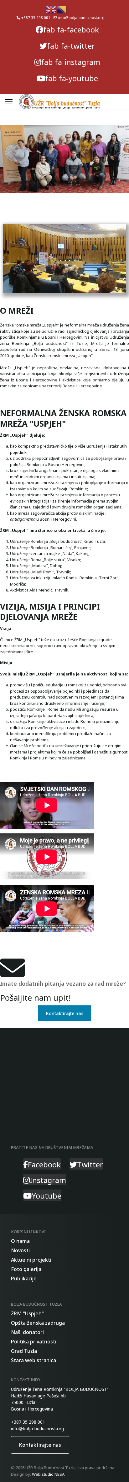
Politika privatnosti (33, 1341)
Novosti (20, 1250)
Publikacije (24, 1278)
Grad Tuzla (24, 1351)
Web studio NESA (48, 1474)
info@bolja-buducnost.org (81, 17)
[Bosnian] (62, 9)
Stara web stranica (33, 1360)
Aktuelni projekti (31, 1260)
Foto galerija (26, 1269)
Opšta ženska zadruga (38, 1323)
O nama (20, 1241)
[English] (51, 9)
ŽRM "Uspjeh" (27, 1313)
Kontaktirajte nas (64, 1013)
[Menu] (9, 102)
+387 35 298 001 (35, 17)
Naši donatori (27, 1332)
